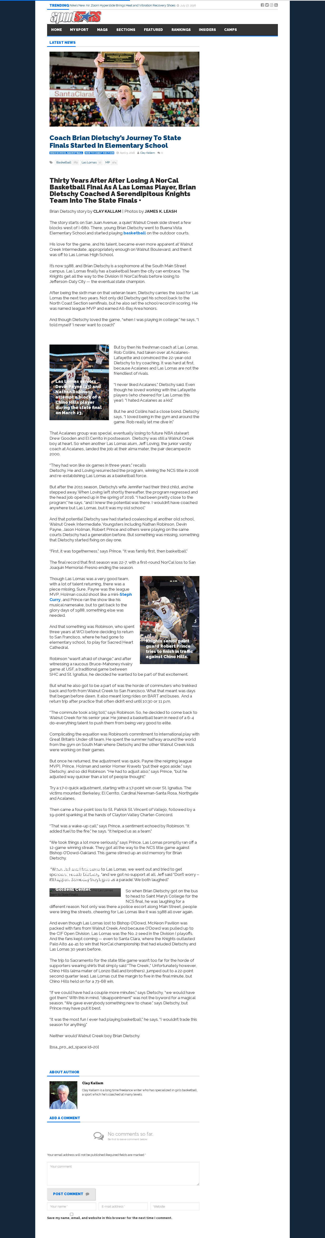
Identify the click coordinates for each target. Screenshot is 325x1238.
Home (56, 30)
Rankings (181, 30)
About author (64, 1072)
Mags (102, 30)
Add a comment (64, 1118)
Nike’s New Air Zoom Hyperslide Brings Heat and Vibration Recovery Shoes (123, 5)
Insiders (207, 30)
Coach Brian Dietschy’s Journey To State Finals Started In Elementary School (115, 141)
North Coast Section (99, 153)
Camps (230, 30)
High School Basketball (66, 153)
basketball (134, 233)
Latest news (62, 43)
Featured (153, 30)
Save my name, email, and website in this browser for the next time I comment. (109, 1218)
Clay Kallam (147, 152)
